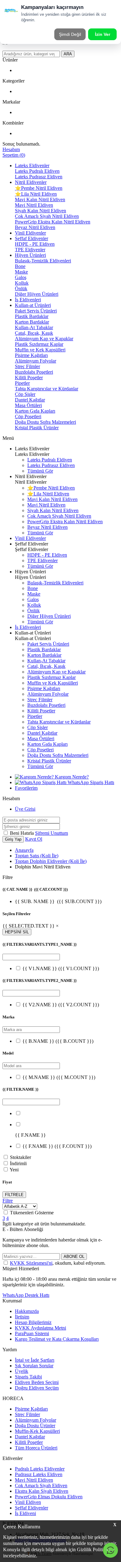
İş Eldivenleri (28, 299)
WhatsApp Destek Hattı (25, 1295)
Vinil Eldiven (28, 1502)
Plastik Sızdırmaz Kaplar (39, 344)
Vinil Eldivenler (30, 233)
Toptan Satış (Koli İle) (36, 855)
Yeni (14, 1169)
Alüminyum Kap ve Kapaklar (44, 338)
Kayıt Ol (33, 839)
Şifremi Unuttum (51, 833)
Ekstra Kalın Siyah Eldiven (41, 1491)
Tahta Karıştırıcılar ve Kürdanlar (46, 388)
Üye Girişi (25, 809)
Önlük (21, 288)
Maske (21, 271)
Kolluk (22, 283)
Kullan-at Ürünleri (33, 305)
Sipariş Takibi (28, 1376)
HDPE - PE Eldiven (35, 244)
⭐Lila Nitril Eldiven (36, 194)
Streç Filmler (27, 366)
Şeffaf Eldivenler (31, 238)
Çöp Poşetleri (28, 416)
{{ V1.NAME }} (60, 968)
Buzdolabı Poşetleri (34, 372)
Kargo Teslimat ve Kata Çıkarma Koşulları (57, 1339)
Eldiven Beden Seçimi (37, 1382)
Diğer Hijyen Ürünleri (36, 294)
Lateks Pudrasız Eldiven (38, 176)
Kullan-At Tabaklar (34, 327)
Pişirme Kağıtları (31, 355)
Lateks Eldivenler (32, 165)
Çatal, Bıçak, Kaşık (34, 333)
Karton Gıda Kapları (35, 411)
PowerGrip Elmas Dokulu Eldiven (49, 1496)
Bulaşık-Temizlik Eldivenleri (43, 260)
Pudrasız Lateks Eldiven (38, 1474)
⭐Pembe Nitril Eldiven (38, 188)
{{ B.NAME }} (57, 1041)
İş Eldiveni (25, 1513)
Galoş (20, 277)
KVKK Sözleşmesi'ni (31, 1263)
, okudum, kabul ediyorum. (57, 1263)
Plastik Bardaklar (31, 316)
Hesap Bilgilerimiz (33, 1322)
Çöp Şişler (25, 394)
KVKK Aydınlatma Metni (40, 1328)
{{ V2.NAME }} (60, 1004)
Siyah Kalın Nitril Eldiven (40, 210)
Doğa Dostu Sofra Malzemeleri (45, 422)
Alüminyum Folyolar (35, 360)
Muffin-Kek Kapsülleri (37, 1431)
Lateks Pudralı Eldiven (37, 171)
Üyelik (21, 1371)
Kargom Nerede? (71, 776)
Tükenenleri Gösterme (32, 1212)
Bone (20, 266)
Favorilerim (26, 788)
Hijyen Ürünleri (30, 255)
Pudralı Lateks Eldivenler (40, 1468)
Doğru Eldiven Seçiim (37, 1387)
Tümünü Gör (40, 470)
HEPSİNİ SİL (17, 932)
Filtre (7, 1200)
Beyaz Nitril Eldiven (35, 227)
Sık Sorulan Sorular (34, 1365)
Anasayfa (24, 850)
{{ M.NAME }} (58, 1077)
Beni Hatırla (22, 833)
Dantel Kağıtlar (30, 399)
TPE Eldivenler (30, 249)
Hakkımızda (27, 1311)
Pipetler (22, 383)
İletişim (22, 1316)
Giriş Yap (13, 839)
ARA (68, 54)
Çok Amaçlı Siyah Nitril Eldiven (47, 216)
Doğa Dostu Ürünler (35, 1425)
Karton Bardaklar (32, 322)
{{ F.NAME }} (57, 1146)
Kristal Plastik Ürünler (37, 427)
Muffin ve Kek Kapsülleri (40, 349)
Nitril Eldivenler (31, 182)
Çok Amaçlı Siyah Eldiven (41, 1485)
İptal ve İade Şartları (34, 1360)
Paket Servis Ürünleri (36, 310)
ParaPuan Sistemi (32, 1333)
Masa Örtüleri (28, 405)
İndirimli (18, 1163)
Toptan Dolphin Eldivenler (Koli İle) (51, 861)
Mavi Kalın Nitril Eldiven (40, 199)
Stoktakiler (20, 1157)
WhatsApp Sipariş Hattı (90, 782)
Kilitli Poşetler (29, 377)
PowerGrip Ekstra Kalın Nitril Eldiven (52, 221)
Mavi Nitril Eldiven (34, 205)
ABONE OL (74, 1256)
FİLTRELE (14, 1194)
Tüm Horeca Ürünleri (36, 1447)
